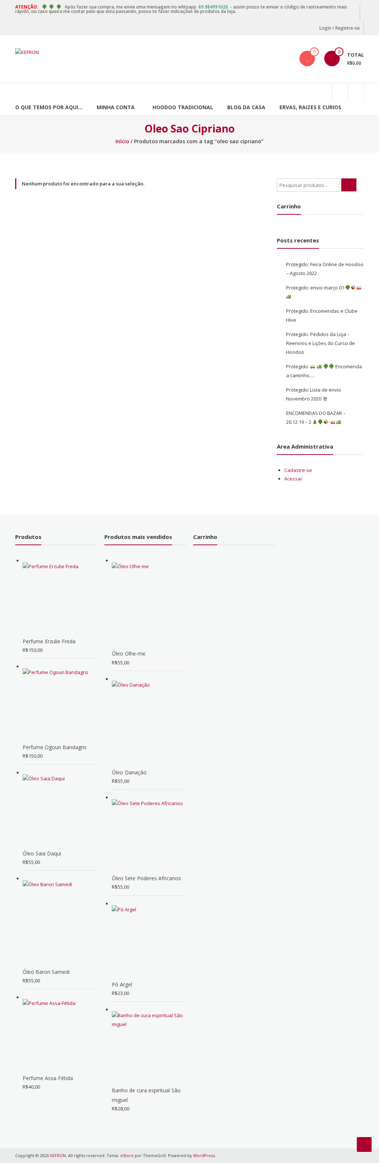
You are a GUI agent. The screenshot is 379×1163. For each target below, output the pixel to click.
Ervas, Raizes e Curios (310, 107)
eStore (127, 1155)
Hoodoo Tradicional (182, 107)
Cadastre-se (298, 470)
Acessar (293, 478)
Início (122, 141)
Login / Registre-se (339, 28)
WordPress (204, 1155)
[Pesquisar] (348, 184)
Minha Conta (116, 107)
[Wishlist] (307, 58)
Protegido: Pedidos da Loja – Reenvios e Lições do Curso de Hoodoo (320, 343)
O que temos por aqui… (49, 107)
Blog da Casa (246, 107)
